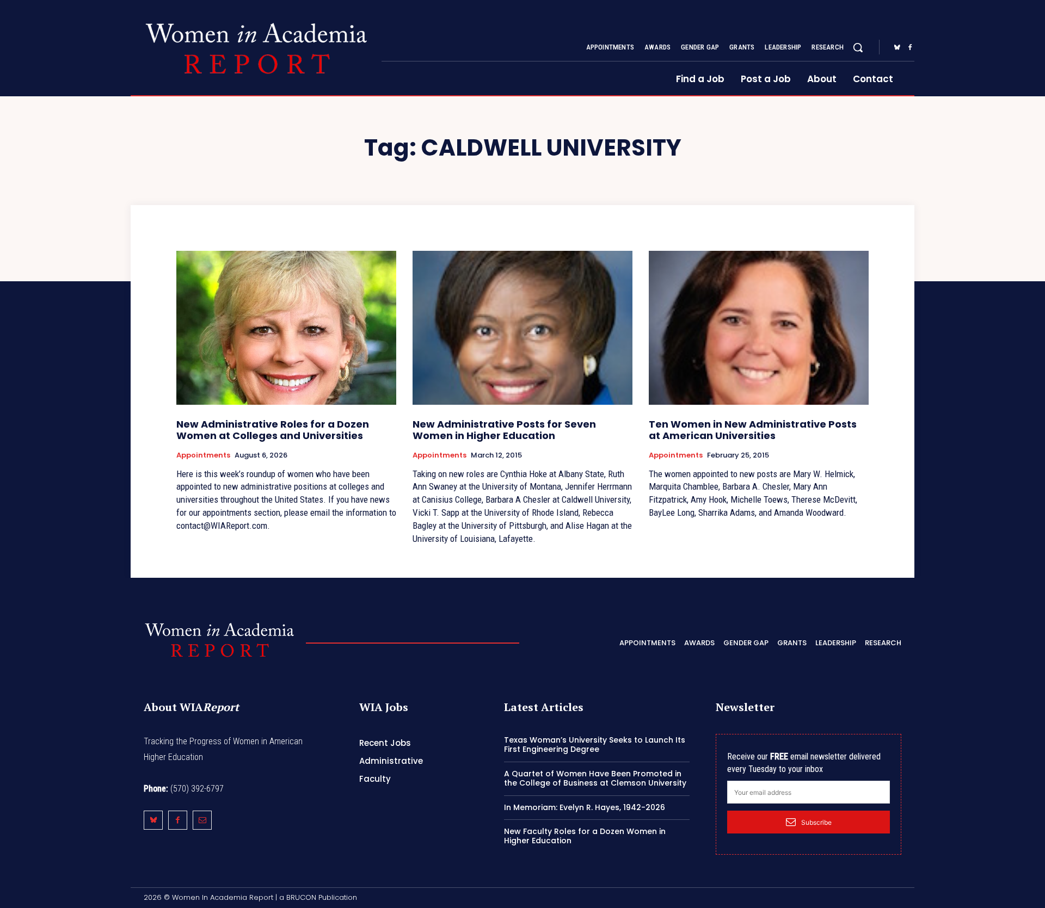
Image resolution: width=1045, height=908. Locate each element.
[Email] (202, 820)
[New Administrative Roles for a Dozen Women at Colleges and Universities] (286, 328)
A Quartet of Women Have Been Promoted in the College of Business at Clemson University (595, 778)
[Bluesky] (896, 47)
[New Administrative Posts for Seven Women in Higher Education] (522, 328)
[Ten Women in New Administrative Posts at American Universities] (759, 328)
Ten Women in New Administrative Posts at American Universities (753, 430)
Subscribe (816, 822)
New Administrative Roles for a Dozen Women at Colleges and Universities (272, 430)
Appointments (203, 455)
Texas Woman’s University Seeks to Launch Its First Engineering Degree (594, 744)
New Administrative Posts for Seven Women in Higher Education (504, 430)
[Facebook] (910, 47)
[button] (858, 47)
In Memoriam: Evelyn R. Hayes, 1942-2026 (584, 807)
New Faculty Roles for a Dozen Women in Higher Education (585, 836)
